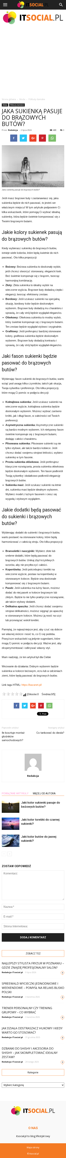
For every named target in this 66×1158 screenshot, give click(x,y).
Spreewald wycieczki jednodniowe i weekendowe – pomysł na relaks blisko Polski (33, 987)
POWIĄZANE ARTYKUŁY (15, 793)
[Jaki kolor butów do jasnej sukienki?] (10, 841)
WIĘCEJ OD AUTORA (44, 793)
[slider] (12, 694)
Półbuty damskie (17, 105)
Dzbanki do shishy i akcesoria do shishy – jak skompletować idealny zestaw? (30, 1052)
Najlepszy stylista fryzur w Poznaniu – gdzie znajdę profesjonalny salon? (33, 965)
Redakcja (13, 130)
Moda (5, 105)
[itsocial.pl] (33, 17)
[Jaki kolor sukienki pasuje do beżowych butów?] (10, 807)
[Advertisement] (33, 60)
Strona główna (9, 99)
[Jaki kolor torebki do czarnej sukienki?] (10, 824)
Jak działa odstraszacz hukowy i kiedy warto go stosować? (32, 1030)
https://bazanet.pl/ (31, 684)
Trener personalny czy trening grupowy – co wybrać (27, 1010)
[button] (61, 5)
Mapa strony (33, 1147)
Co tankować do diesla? (50, 732)
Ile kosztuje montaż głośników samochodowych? (13, 736)
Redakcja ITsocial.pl (12, 972)
